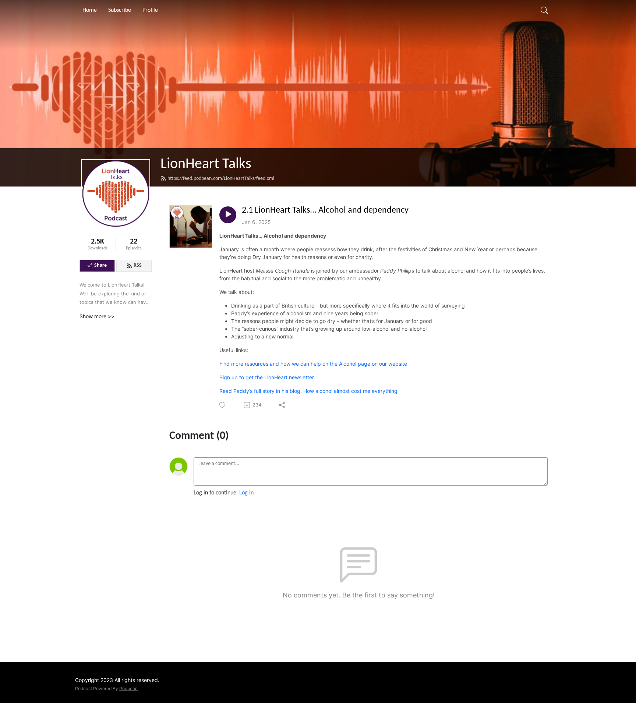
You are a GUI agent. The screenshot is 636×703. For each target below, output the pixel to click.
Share (100, 265)
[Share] (282, 405)
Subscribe (119, 10)
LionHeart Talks (205, 164)
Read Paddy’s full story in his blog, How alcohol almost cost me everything (308, 391)
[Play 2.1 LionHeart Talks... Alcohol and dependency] (227, 214)
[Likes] (223, 405)
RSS (138, 265)
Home (89, 10)
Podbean (128, 688)
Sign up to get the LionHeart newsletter (266, 377)
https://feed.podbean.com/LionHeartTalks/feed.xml (220, 178)
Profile (150, 10)
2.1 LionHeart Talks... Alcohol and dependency (325, 210)
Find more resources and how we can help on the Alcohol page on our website (313, 364)
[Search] (544, 10)
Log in (246, 493)
